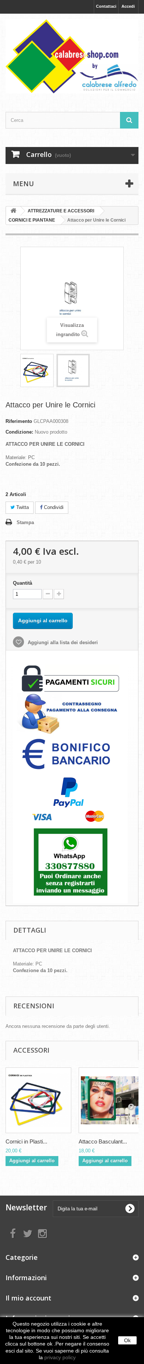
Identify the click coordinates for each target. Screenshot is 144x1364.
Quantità (22, 583)
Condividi (53, 507)
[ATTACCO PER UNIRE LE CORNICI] (37, 370)
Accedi (128, 6)
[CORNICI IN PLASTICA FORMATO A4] (38, 1100)
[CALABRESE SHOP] (72, 56)
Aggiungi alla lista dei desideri (62, 642)
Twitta (22, 507)
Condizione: (19, 432)
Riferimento (19, 421)
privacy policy (60, 1357)
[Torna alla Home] (13, 211)
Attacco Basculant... (103, 1141)
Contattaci (106, 6)
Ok (127, 1340)
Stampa (25, 522)
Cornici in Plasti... (26, 1141)
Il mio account (28, 1297)
